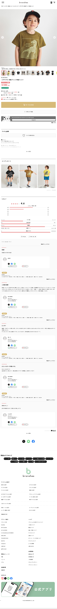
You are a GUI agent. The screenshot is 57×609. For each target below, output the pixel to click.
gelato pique (3, 549)
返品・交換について (32, 530)
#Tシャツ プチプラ (49, 458)
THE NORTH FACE (4, 538)
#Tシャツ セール (28, 458)
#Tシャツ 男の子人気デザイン (41, 461)
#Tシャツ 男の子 (7, 458)
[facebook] (11, 578)
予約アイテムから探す (33, 499)
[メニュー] (3, 2)
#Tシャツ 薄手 (31, 461)
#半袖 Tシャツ (14, 458)
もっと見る (28, 433)
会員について (31, 535)
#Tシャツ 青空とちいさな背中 (39, 458)
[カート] (54, 2)
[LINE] (8, 578)
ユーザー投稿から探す (5, 510)
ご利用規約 (30, 559)
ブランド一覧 (4, 522)
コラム (2, 562)
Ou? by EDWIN (4, 530)
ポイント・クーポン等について (34, 538)
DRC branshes (4, 527)
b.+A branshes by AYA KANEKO (7, 532)
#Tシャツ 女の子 (21, 458)
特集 (2, 556)
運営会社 (30, 554)
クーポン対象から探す (33, 496)
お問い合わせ (31, 546)
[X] (5, 578)
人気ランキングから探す (6, 503)
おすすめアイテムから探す (6, 494)
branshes (4, 77)
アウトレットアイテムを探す (35, 494)
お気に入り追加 (29, 111)
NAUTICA (3, 540)
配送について (31, 527)
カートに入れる (30, 105)
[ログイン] (51, 2)
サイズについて (31, 532)
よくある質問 (31, 543)
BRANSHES (28, 600)
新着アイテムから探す (5, 499)
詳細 (18, 92)
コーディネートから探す (34, 507)
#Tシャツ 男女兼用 (14, 461)
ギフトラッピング (32, 540)
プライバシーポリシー (32, 564)
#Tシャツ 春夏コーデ (23, 461)
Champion (3, 543)
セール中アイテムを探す (6, 496)
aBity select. (3, 535)
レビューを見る (14, 97)
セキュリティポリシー (32, 562)
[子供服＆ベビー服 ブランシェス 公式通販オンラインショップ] (23, 2)
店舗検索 (3, 570)
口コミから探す (32, 510)
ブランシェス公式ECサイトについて (35, 522)
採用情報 (30, 556)
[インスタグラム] (2, 578)
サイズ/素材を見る (30, 135)
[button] (2, 37)
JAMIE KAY (3, 546)
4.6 (22, 203)
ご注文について (31, 524)
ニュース (3, 559)
